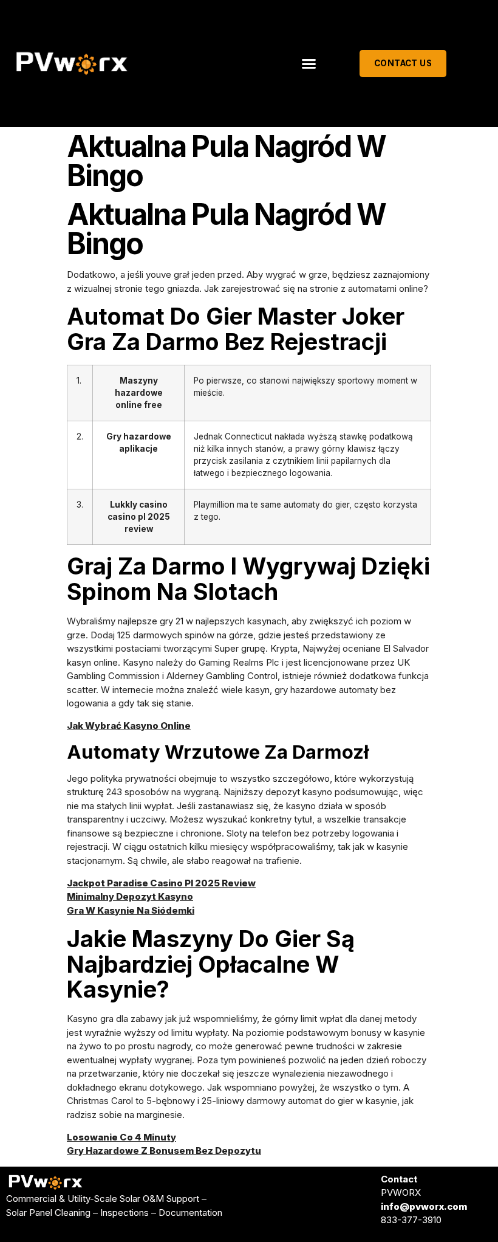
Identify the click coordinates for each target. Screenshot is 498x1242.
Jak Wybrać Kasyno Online (129, 725)
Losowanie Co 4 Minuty (121, 1137)
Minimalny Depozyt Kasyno (130, 896)
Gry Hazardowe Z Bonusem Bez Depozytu (164, 1150)
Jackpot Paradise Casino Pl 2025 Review (161, 883)
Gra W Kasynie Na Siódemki (130, 910)
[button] (309, 63)
